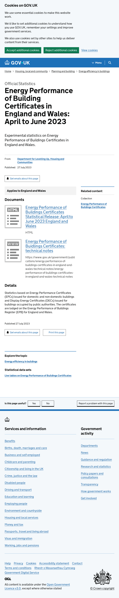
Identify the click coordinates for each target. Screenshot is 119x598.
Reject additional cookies (61, 50)
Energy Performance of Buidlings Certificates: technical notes (46, 246)
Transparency (89, 484)
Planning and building (63, 71)
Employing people (16, 503)
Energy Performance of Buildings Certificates (94, 205)
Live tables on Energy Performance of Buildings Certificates (38, 375)
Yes (36, 403)
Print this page (56, 332)
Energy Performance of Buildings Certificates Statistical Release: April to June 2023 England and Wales (49, 216)
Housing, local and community (31, 71)
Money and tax (14, 524)
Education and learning (19, 496)
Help (8, 563)
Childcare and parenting (20, 462)
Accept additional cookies (23, 50)
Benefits (10, 441)
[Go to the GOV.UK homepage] (17, 63)
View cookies (89, 50)
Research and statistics (96, 466)
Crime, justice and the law (21, 476)
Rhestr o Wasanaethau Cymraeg (54, 568)
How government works (96, 491)
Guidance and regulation (96, 459)
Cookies (31, 563)
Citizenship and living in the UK (24, 469)
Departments (89, 445)
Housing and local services (21, 517)
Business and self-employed (22, 455)
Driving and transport (18, 489)
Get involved (89, 498)
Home (8, 71)
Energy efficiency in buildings (94, 71)
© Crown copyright (102, 588)
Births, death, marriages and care (26, 448)
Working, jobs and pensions (22, 545)
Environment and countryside (23, 510)
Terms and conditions (18, 568)
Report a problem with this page (96, 403)
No (50, 403)
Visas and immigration (18, 538)
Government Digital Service (22, 572)
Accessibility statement (54, 563)
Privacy (18, 563)
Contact (77, 563)
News (84, 452)
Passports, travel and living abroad (26, 531)
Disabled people (15, 482)
